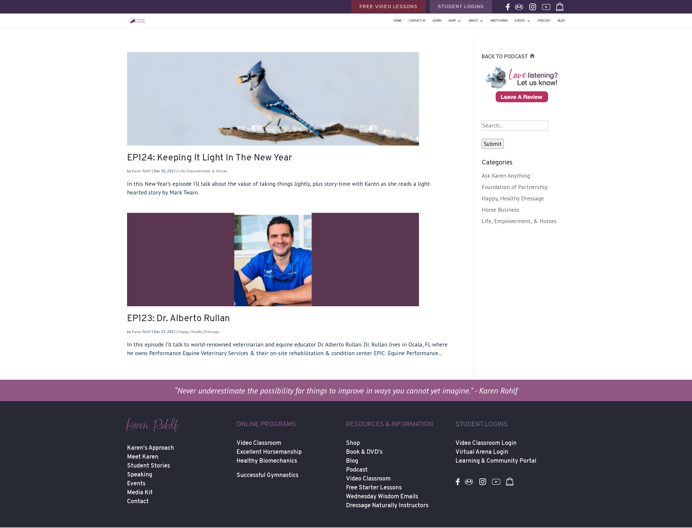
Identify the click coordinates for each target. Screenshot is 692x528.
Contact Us (417, 21)
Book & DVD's (364, 452)
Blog (561, 21)
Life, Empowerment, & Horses (203, 171)
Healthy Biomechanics (267, 461)
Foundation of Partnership (515, 187)
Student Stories (148, 466)
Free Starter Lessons (374, 488)
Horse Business (500, 209)
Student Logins (461, 6)
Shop (353, 443)
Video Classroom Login (486, 443)
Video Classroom (259, 443)
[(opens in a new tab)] (288, 99)
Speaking (139, 475)
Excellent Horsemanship (269, 452)
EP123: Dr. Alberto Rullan (178, 319)
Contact (138, 501)
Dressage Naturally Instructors (387, 505)
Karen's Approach (150, 448)
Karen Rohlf (141, 171)
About (473, 21)
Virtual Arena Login (481, 452)
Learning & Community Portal (495, 461)
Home (397, 21)
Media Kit (140, 492)
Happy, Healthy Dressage (199, 331)
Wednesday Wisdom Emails (382, 496)
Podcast (544, 21)
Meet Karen (499, 21)
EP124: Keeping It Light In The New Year (209, 158)
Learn (436, 21)
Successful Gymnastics (267, 475)
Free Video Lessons (389, 6)
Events (520, 21)
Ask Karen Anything (506, 175)
